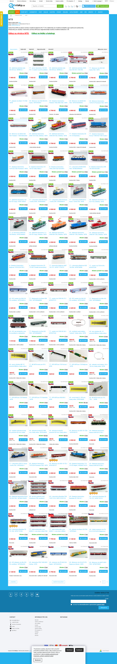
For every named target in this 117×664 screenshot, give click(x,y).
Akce (13, 41)
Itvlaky (10, 594)
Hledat (60, 6)
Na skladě (15, 39)
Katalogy (80, 1)
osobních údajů (100, 604)
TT (21, 594)
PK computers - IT (71, 1)
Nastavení (38, 660)
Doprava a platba (59, 1)
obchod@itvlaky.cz (15, 620)
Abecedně (50, 49)
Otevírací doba (49, 1)
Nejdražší (31, 49)
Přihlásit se (104, 607)
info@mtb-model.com (15, 25)
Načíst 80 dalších (58, 582)
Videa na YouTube (15, 628)
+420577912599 (15, 622)
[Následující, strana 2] (103, 581)
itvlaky (13, 626)
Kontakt (41, 1)
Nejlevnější (23, 49)
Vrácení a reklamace (21, 1)
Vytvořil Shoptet (106, 650)
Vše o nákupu (33, 1)
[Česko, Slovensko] (38, 488)
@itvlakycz (14, 630)
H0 (26, 594)
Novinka (21, 41)
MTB (20, 22)
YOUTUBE (37, 594)
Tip (28, 41)
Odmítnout (70, 650)
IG (32, 594)
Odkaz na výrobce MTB (18, 33)
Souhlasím (79, 650)
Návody (87, 1)
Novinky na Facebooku (16, 624)
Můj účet (12, 1)
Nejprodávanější (41, 49)
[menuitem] (11, 12)
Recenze (36, 635)
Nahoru (13, 582)
